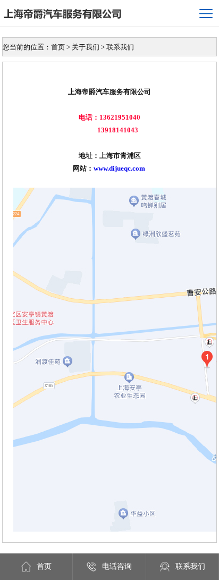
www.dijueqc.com (119, 168)
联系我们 (190, 566)
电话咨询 (117, 566)
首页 (44, 566)
